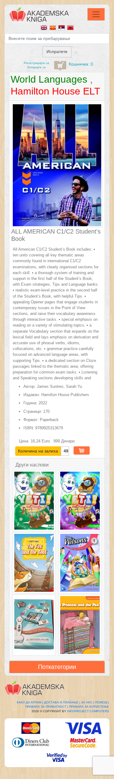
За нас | (87, 702)
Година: (30, 403)
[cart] (60, 66)
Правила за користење (89, 706)
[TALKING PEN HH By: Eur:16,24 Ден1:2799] (34, 625)
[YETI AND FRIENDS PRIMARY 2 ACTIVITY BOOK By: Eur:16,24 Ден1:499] (34, 500)
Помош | (102, 702)
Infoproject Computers (88, 711)
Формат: (31, 419)
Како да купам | (30, 702)
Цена (24, 441)
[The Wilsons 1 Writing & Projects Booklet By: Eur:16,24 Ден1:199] (80, 562)
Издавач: (31, 394)
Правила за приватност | (46, 706)
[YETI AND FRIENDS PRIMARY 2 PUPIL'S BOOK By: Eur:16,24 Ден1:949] (80, 500)
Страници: (32, 411)
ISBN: (28, 428)
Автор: (29, 386)
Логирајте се (36, 67)
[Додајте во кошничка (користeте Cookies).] (82, 450)
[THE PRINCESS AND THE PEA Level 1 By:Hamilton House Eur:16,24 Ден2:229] (80, 625)
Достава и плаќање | (62, 702)
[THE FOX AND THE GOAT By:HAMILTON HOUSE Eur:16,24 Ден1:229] (34, 562)
